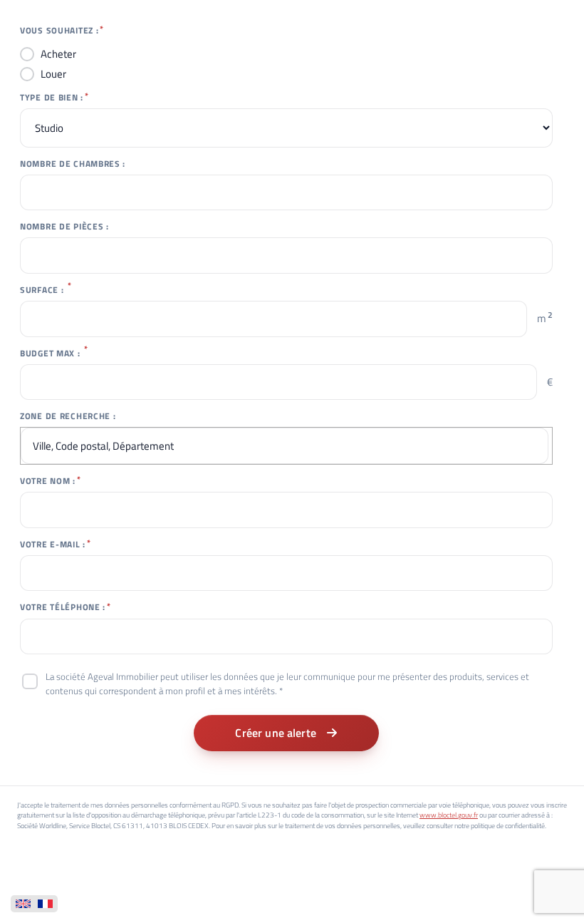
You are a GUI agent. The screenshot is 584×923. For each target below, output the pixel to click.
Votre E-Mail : (52, 545)
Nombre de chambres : (72, 164)
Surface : (41, 290)
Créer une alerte (275, 732)
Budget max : (50, 354)
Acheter (58, 54)
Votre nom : (47, 481)
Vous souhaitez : (59, 31)
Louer (53, 74)
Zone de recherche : (68, 416)
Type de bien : (51, 98)
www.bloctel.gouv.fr (448, 815)
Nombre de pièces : (64, 227)
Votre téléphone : (62, 607)
